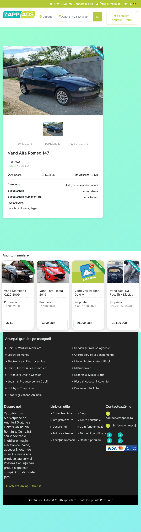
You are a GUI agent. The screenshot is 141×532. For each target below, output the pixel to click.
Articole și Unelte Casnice (24, 374)
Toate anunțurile (90, 420)
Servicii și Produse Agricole (92, 348)
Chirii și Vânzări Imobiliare (24, 348)
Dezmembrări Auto (86, 388)
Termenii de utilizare (93, 433)
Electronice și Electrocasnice (26, 361)
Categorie (14, 184)
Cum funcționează (92, 426)
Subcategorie (16, 190)
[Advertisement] (70, 36)
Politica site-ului (63, 433)
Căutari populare (91, 440)
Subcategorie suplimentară (25, 196)
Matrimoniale (82, 368)
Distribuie (54, 144)
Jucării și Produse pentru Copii (28, 381)
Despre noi (60, 426)
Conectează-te (83, 3)
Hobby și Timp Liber (21, 388)
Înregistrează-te (110, 3)
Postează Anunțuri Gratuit (122, 18)
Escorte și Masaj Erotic (89, 374)
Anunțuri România (64, 440)
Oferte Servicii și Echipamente (94, 354)
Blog (83, 413)
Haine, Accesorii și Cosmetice (27, 368)
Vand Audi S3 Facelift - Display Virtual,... (121, 294)
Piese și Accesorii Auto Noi (91, 381)
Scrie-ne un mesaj (124, 425)
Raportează (80, 144)
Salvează (26, 144)
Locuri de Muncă (18, 354)
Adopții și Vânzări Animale (25, 395)
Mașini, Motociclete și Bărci (92, 361)
